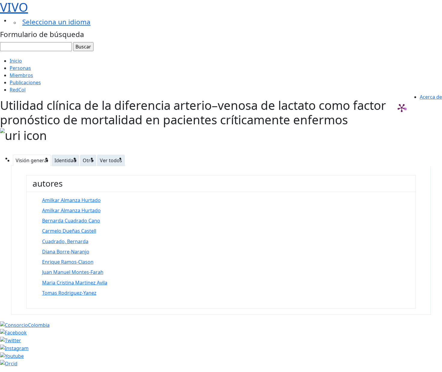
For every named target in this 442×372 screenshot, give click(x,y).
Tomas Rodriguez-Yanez (69, 293)
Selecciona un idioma (56, 21)
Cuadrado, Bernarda (65, 241)
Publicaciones (25, 82)
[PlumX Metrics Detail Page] (401, 107)
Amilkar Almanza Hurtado (71, 200)
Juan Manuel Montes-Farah (72, 272)
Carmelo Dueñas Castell (69, 231)
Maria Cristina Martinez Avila (74, 282)
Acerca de (431, 97)
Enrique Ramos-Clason (68, 262)
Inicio (16, 60)
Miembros (21, 75)
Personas (20, 68)
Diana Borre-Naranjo (65, 251)
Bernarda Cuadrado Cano (71, 220)
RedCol (18, 89)
